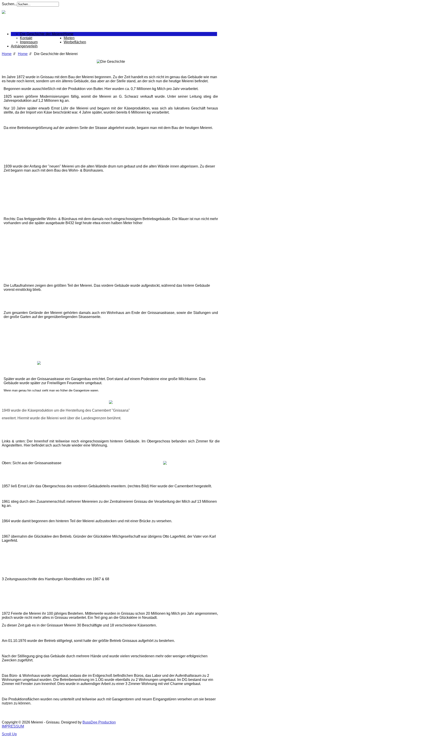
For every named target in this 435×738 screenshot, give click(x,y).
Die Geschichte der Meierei (42, 34)
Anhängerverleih (24, 46)
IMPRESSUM (13, 726)
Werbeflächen (75, 42)
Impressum (29, 42)
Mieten (69, 38)
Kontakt (26, 38)
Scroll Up (9, 734)
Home (68, 34)
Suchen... (9, 4)
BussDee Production (99, 722)
